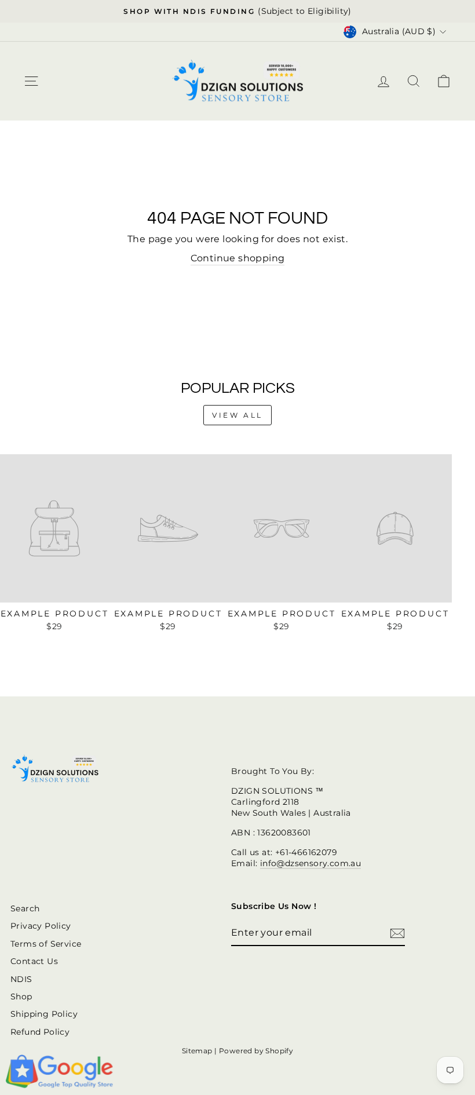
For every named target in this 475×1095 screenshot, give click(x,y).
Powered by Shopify (256, 1050)
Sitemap (197, 1050)
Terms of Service (45, 943)
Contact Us (34, 961)
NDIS (21, 979)
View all (237, 415)
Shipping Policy (44, 1014)
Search (24, 908)
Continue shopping (238, 258)
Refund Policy (40, 1031)
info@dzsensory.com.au (310, 863)
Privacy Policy (40, 925)
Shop (21, 996)
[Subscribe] (397, 933)
